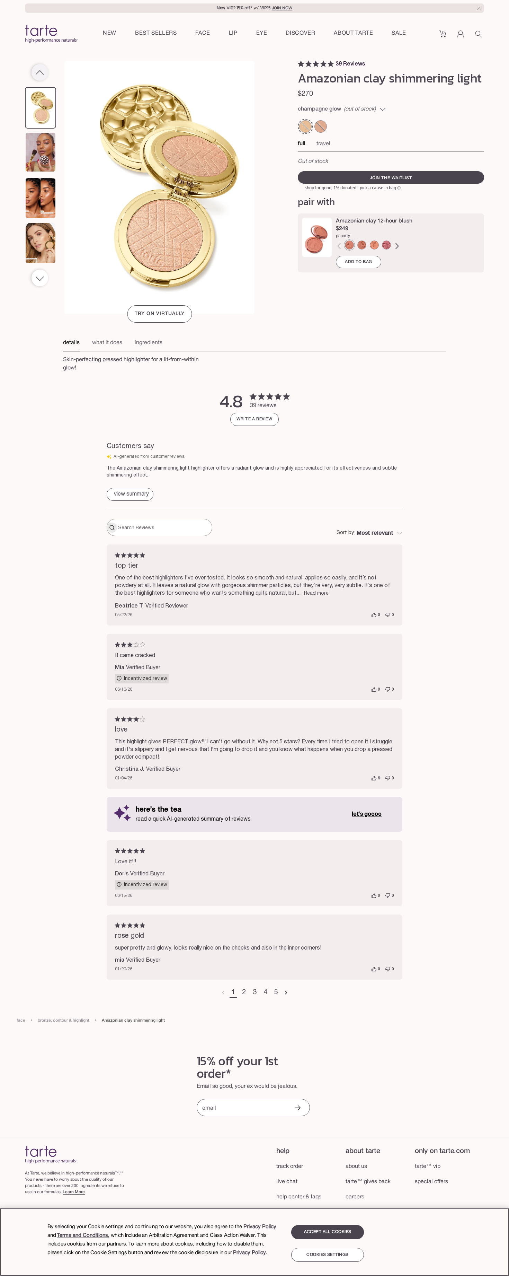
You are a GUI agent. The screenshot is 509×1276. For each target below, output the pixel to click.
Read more (316, 593)
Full (301, 143)
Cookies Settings (327, 1255)
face (21, 1020)
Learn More (74, 1192)
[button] (202, 33)
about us (356, 1166)
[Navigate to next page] (286, 993)
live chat (286, 1181)
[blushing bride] (386, 245)
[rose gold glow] (320, 126)
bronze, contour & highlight (63, 1020)
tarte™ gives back (368, 1181)
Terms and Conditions (82, 1235)
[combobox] (369, 533)
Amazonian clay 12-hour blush (374, 221)
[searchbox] (164, 527)
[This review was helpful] (374, 615)
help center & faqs (298, 1197)
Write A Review (254, 419)
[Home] (51, 1154)
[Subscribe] (297, 1108)
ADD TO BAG (358, 262)
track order (289, 1166)
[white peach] (374, 245)
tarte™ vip (427, 1166)
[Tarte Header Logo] (51, 34)
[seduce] (362, 245)
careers (355, 1197)
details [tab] (71, 342)
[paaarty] (349, 245)
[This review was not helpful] (388, 615)
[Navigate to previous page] (223, 993)
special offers (431, 1181)
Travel (323, 143)
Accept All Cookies (327, 1232)
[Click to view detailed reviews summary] (130, 494)
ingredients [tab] (148, 342)
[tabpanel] (254, 361)
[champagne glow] (305, 126)
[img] (301, 64)
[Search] (479, 36)
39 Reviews (350, 64)
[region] (254, 1242)
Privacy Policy (259, 1226)
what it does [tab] (107, 342)
